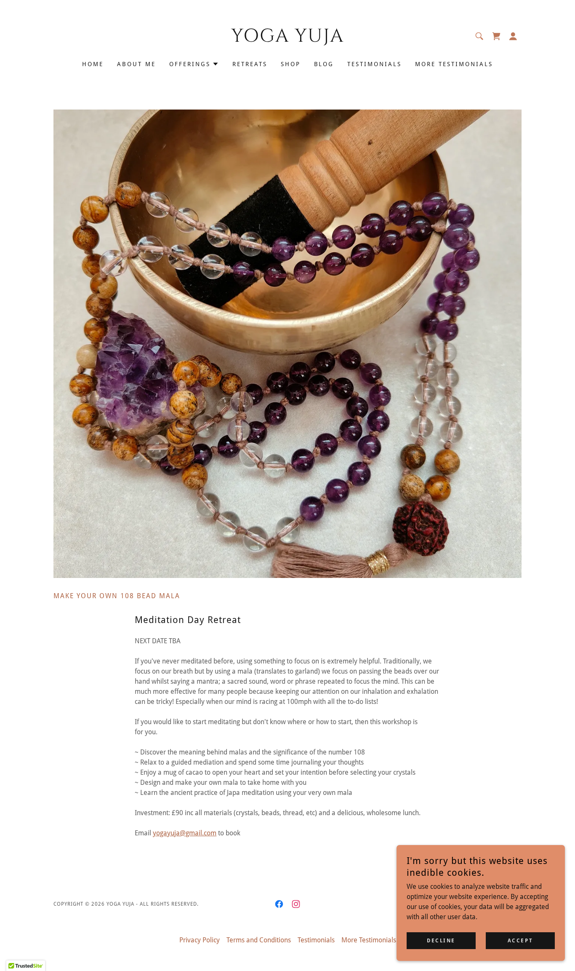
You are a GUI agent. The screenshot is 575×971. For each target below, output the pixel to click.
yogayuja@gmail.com (184, 833)
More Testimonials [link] (454, 64)
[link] (287, 39)
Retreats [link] (249, 64)
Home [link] (93, 64)
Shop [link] (291, 64)
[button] (513, 36)
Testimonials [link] (374, 64)
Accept (520, 941)
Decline (441, 941)
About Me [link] (136, 64)
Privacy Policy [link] (199, 940)
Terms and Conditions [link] (258, 940)
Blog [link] (324, 64)
